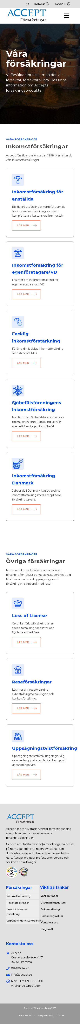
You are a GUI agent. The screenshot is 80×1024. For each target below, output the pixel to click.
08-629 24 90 (20, 968)
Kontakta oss (49, 922)
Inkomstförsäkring (18, 896)
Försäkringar (19, 887)
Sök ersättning (50, 909)
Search (27, 4)
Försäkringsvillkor (52, 915)
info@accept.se (21, 974)
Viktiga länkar (54, 887)
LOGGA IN (60, 4)
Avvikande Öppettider (26, 985)
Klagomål (47, 929)
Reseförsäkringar (18, 902)
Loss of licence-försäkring (17, 911)
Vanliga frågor (49, 895)
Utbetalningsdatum (53, 902)
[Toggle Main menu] (40, 15)
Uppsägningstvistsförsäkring (23, 920)
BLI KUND (39, 4)
